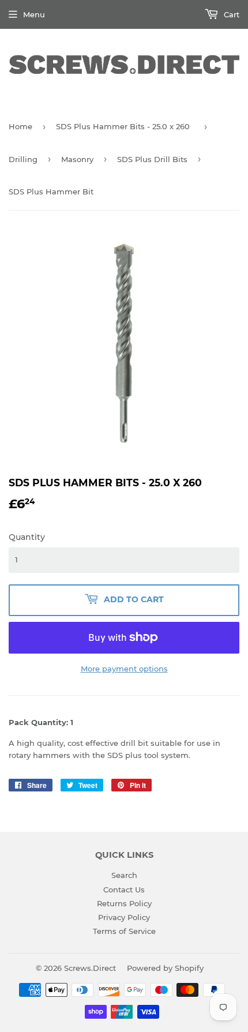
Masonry (77, 159)
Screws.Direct (90, 968)
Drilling (23, 159)
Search (124, 875)
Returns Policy (124, 903)
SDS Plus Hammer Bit (51, 191)
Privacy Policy (124, 917)
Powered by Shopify (165, 968)
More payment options (124, 668)
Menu (34, 14)
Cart (230, 14)
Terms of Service (124, 931)
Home (20, 126)
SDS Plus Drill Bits (152, 159)
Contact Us (124, 889)
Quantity (27, 537)
